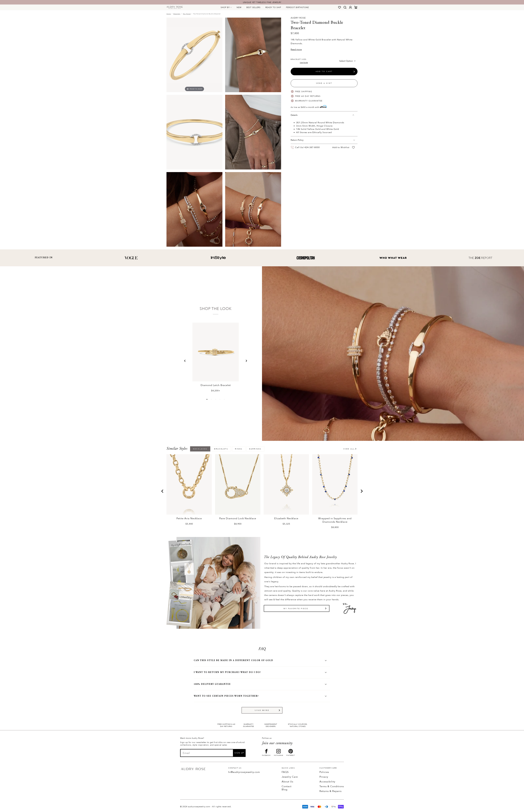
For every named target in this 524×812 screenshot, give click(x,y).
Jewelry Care (290, 777)
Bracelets (176, 14)
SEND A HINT (324, 83)
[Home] (174, 7)
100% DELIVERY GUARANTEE (212, 684)
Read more (296, 49)
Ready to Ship (273, 7)
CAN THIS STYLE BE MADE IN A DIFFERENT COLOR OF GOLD (233, 660)
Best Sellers (253, 7)
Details (294, 115)
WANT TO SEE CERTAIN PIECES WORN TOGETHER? (226, 696)
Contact (286, 786)
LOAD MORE (262, 710)
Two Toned (187, 14)
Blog (284, 789)
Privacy (323, 777)
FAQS (285, 772)
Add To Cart (324, 71)
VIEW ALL (349, 449)
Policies (324, 772)
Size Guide (304, 62)
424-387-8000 (312, 147)
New (239, 7)
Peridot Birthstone (297, 7)
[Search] (345, 7)
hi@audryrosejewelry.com (244, 772)
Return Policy (297, 140)
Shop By (225, 7)
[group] (189, 489)
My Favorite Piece (296, 608)
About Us (287, 781)
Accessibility (327, 781)
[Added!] (353, 147)
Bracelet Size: (299, 61)
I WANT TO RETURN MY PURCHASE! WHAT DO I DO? (227, 672)
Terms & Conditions (331, 786)
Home (168, 14)
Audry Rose (298, 17)
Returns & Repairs (330, 791)
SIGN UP (239, 753)
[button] (184, 360)
